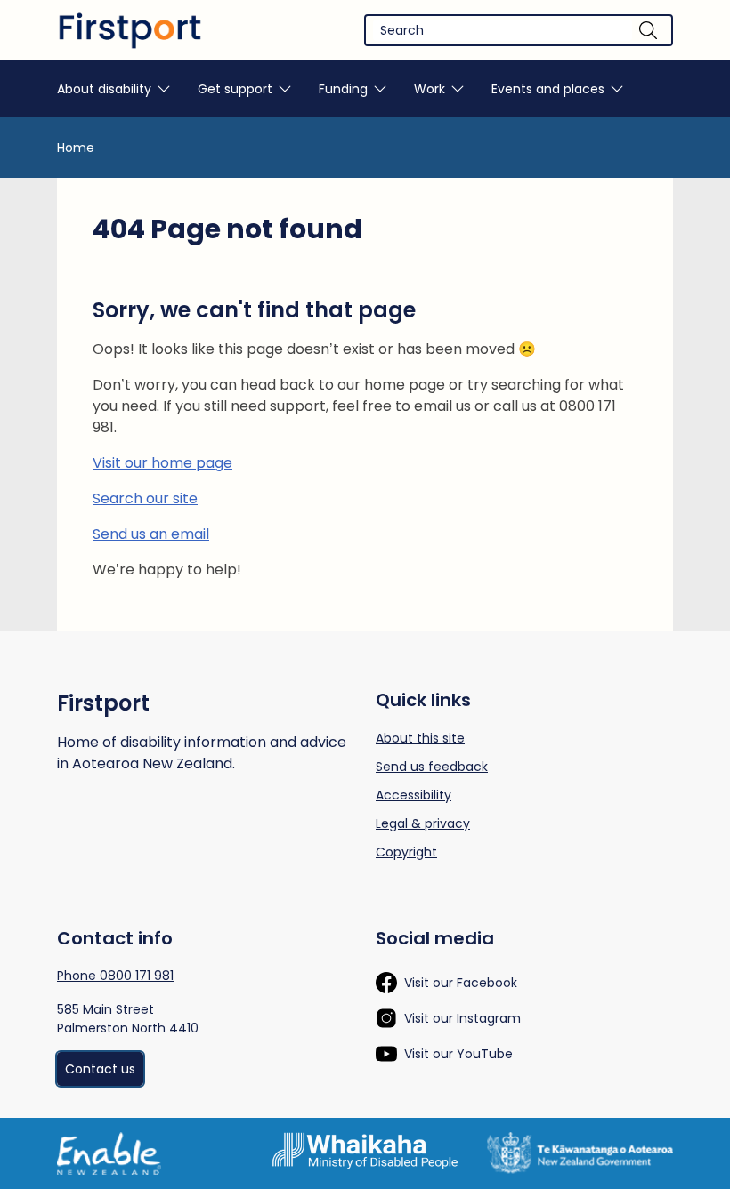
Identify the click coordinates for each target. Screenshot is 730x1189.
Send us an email (151, 534)
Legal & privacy (423, 823)
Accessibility (413, 795)
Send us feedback (432, 766)
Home (75, 148)
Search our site (145, 498)
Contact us (100, 1069)
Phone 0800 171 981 (115, 975)
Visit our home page (162, 463)
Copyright (406, 852)
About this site (420, 738)
